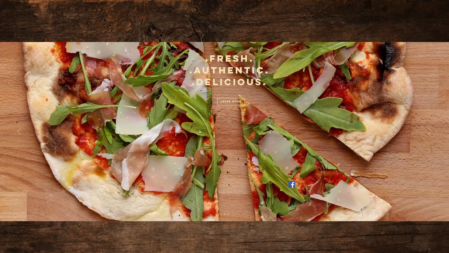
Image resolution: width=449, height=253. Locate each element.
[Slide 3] (228, 214)
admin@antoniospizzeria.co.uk (166, 183)
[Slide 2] (224, 214)
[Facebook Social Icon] (291, 184)
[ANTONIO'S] (221, 214)
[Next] (429, 131)
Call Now (193, 183)
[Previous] (19, 131)
